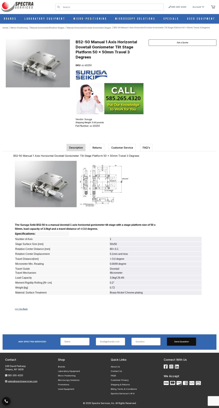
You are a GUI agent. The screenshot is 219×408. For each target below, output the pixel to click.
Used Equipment (66, 389)
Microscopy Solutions (69, 380)
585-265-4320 (178, 7)
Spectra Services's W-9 (123, 393)
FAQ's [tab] (146, 147)
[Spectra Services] (17, 6)
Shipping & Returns (120, 384)
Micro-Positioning (67, 375)
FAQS (113, 375)
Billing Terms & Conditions (124, 389)
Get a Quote (182, 42)
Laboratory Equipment (69, 371)
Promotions (63, 384)
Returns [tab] (97, 147)
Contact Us (116, 371)
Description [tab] (76, 147)
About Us (115, 366)
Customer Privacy (120, 380)
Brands (61, 366)
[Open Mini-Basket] (213, 7)
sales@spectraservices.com (22, 381)
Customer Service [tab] (122, 147)
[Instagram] (171, 366)
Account (197, 7)
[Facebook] (166, 366)
